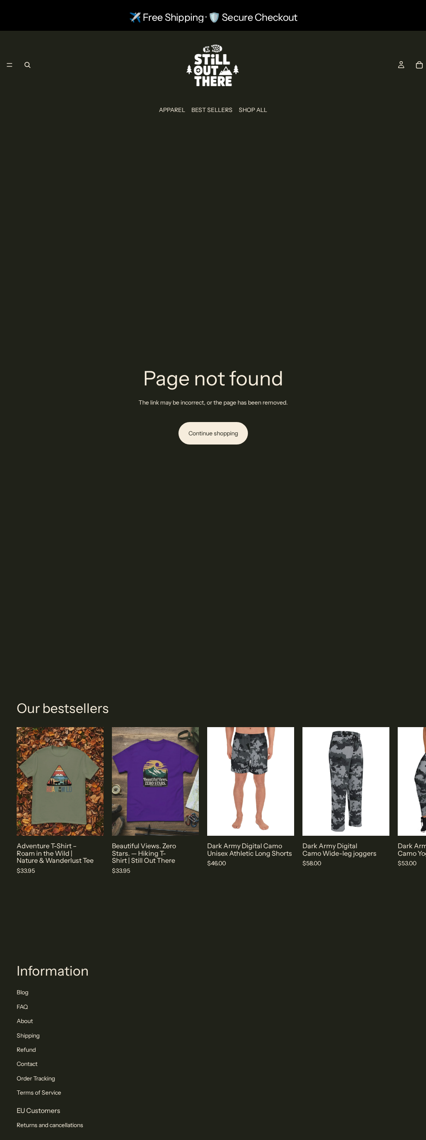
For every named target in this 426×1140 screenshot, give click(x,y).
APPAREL (172, 110)
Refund (26, 1049)
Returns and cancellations (50, 1125)
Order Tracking (36, 1078)
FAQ (22, 1007)
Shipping (28, 1035)
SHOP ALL (253, 110)
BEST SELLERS (212, 110)
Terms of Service (39, 1092)
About (25, 1021)
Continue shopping (213, 433)
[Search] (27, 65)
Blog (22, 992)
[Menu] (9, 65)
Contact (27, 1064)
